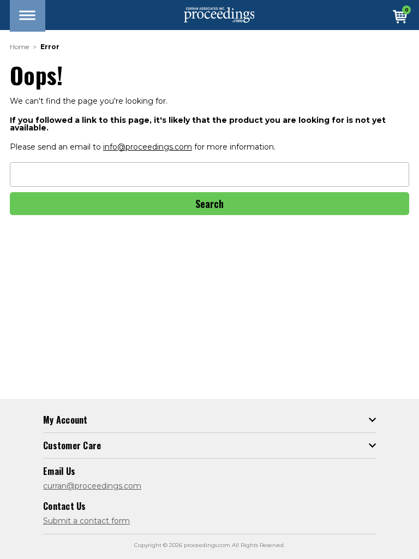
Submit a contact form (86, 521)
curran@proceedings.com (92, 486)
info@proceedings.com (147, 147)
